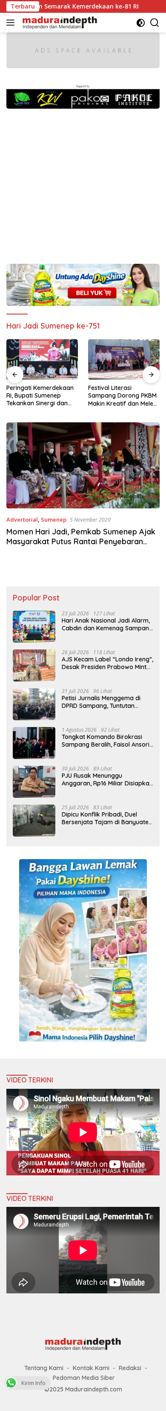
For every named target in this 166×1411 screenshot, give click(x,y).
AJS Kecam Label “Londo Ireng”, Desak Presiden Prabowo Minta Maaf (107, 663)
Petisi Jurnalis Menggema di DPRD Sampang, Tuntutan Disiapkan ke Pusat (101, 702)
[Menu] (12, 22)
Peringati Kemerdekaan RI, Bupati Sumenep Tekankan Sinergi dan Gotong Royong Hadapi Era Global (40, 395)
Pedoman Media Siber (84, 1378)
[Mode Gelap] (141, 23)
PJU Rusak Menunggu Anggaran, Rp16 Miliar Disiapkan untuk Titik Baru (107, 779)
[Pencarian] (155, 23)
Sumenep (53, 519)
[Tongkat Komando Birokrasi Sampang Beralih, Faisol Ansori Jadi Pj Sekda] (34, 743)
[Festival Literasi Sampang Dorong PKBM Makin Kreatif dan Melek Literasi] (124, 359)
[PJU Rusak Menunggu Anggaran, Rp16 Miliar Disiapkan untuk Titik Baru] (34, 782)
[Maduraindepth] (58, 22)
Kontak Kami (91, 1368)
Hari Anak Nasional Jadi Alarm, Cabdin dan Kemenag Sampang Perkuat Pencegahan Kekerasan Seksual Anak (107, 624)
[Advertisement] (83, 182)
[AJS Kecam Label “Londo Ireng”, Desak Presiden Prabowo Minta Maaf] (34, 665)
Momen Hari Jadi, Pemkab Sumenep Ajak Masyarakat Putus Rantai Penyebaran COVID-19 (80, 542)
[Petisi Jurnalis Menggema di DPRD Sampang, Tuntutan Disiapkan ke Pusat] (34, 704)
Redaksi (130, 1368)
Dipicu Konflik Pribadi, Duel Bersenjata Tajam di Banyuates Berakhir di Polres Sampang (107, 818)
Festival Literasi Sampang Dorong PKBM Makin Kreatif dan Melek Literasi (122, 395)
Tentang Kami (43, 1368)
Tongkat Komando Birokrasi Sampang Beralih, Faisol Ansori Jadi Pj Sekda (105, 740)
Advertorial (22, 519)
